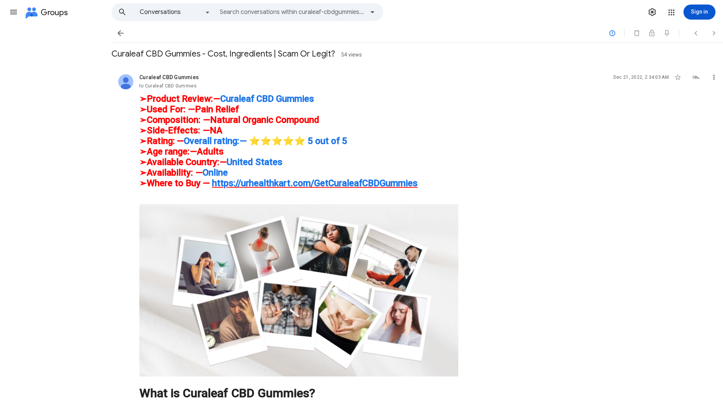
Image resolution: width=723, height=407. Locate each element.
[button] (14, 12)
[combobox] (292, 12)
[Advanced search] (372, 12)
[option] (175, 12)
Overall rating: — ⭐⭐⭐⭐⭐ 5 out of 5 (265, 141)
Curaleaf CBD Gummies (267, 98)
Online (215, 172)
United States (254, 162)
